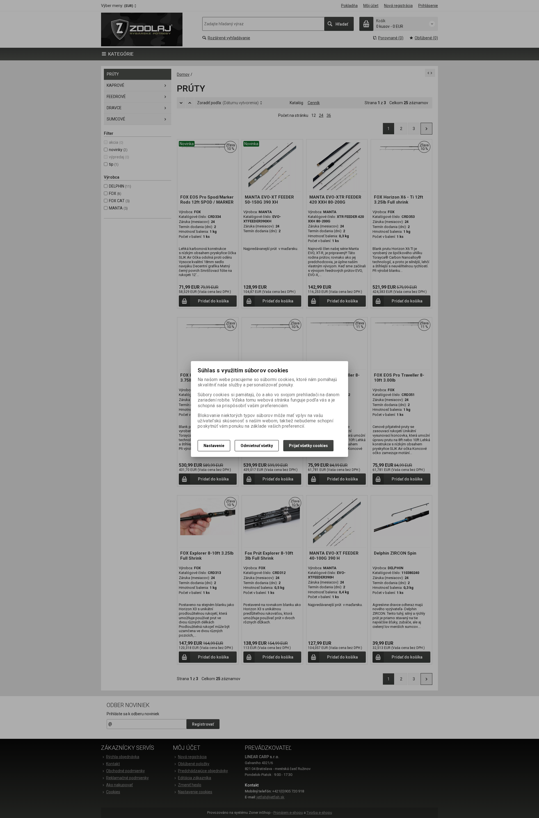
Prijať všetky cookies (308, 445)
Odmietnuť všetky (257, 445)
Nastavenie (214, 445)
